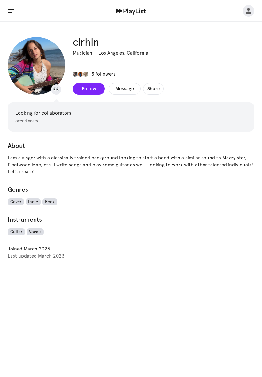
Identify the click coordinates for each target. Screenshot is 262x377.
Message (124, 89)
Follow (89, 89)
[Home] (131, 11)
